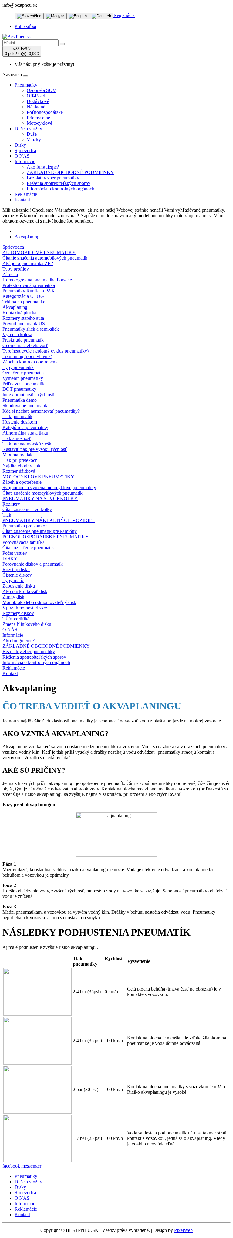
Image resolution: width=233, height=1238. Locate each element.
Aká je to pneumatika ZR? (27, 263)
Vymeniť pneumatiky (22, 378)
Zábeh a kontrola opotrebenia (30, 361)
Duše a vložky (28, 128)
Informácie (25, 161)
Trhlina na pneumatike (23, 301)
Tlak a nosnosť (16, 438)
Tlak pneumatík (17, 416)
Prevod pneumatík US (23, 323)
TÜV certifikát (16, 618)
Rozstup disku (16, 569)
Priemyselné (38, 117)
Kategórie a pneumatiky (25, 427)
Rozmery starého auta (23, 318)
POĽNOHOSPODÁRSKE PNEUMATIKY (45, 536)
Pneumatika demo (19, 400)
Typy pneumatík (18, 367)
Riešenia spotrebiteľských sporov (58, 183)
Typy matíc (13, 580)
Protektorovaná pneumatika (28, 285)
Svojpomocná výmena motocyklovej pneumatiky (49, 487)
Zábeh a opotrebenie (22, 482)
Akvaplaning (27, 236)
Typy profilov (15, 268)
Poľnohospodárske (45, 112)
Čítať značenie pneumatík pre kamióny (39, 531)
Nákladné (36, 106)
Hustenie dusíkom (19, 422)
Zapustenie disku (18, 585)
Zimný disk (13, 596)
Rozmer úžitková (18, 471)
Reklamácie (26, 194)
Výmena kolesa (17, 334)
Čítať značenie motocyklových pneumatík (42, 493)
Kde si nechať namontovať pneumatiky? (41, 411)
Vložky (34, 139)
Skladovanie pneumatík (24, 405)
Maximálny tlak (17, 454)
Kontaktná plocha (19, 312)
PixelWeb (183, 1230)
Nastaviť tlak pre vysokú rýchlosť (34, 449)
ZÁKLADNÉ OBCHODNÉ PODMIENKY (70, 172)
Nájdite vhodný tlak (21, 465)
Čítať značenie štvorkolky (27, 509)
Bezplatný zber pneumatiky (53, 177)
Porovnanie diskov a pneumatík (32, 564)
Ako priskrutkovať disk (24, 591)
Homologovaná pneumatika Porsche (37, 279)
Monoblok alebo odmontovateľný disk (39, 602)
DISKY (10, 558)
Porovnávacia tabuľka (23, 542)
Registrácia (124, 15)
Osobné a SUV (41, 90)
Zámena (10, 274)
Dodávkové (38, 101)
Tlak (6, 514)
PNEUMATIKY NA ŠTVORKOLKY (40, 498)
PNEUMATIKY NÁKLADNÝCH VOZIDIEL (48, 520)
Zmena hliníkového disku (26, 624)
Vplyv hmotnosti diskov (25, 607)
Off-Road (36, 95)
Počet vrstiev (14, 553)
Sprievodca (25, 150)
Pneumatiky (26, 84)
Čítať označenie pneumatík (28, 547)
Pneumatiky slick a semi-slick (30, 329)
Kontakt (22, 199)
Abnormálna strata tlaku (25, 432)
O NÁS (22, 156)
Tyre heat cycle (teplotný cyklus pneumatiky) (45, 350)
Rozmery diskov (18, 613)
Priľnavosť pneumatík (23, 383)
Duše (32, 134)
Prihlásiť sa (25, 26)
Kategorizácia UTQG (23, 296)
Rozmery (11, 503)
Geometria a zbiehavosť (25, 345)
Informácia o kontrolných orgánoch (60, 188)
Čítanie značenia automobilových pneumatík (44, 258)
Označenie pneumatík (23, 372)
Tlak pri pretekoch (20, 460)
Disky (20, 145)
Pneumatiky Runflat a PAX (28, 290)
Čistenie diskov (17, 575)
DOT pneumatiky (19, 389)
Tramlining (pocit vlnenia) (27, 356)
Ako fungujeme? (43, 166)
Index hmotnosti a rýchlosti (28, 394)
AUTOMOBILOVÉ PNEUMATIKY (39, 252)
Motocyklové (39, 123)
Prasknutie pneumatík (23, 340)
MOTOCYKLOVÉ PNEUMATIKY (38, 476)
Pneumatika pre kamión (25, 525)
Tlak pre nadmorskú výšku (28, 443)
